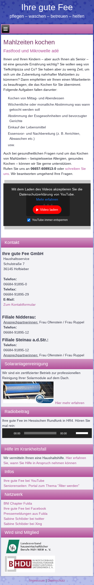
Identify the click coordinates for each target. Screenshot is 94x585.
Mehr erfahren (47, 199)
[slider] (82, 432)
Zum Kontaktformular (19, 304)
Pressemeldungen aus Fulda (25, 513)
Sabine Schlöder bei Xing (23, 524)
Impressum (37, 580)
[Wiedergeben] (8, 433)
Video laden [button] (49, 209)
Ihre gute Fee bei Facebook (25, 508)
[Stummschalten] (72, 433)
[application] (47, 433)
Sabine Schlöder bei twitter (24, 519)
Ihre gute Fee (47, 7)
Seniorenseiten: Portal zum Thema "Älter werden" (41, 486)
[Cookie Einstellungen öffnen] (9, 579)
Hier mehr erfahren (69, 403)
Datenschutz (56, 580)
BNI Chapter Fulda (18, 503)
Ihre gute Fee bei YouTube (24, 481)
